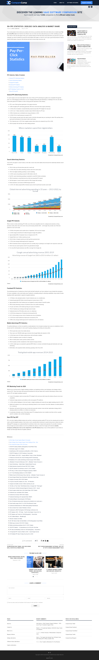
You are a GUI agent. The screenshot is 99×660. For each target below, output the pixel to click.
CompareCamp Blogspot (71, 638)
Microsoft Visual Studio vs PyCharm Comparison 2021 (84, 45)
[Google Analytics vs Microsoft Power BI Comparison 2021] (71, 33)
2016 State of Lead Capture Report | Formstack (20, 440)
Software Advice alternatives (13, 641)
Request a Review (11, 634)
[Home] (17, 2)
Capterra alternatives (11, 645)
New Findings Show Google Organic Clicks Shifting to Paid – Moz (24, 442)
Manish (37, 628)
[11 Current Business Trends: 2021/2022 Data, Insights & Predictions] (54, 562)
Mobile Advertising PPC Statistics (17, 87)
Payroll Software (81, 58)
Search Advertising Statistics (16, 80)
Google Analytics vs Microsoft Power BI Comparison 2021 (82, 32)
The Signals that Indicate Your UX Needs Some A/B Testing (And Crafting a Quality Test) (48, 638)
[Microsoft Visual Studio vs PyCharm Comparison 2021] (71, 47)
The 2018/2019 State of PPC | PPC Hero (18, 444)
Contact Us (9, 627)
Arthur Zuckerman (15, 28)
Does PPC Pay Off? (14, 91)
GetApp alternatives (11, 638)
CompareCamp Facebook (71, 627)
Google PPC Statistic (14, 82)
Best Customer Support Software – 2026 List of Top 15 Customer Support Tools (48, 624)
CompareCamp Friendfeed (71, 630)
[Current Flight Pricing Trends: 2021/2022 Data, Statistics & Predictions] (35, 562)
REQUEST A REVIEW (86, 2)
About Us (9, 623)
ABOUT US (61, 2)
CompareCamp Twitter (70, 623)
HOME (55, 2)
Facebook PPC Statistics (15, 84)
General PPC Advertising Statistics (17, 78)
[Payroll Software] (71, 61)
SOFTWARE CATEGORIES (72, 2)
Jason (37, 637)
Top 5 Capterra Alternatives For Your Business (50, 641)
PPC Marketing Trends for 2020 (16, 89)
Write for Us (9, 630)
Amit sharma (39, 623)
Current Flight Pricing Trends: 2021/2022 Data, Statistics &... (35, 571)
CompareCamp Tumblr (70, 634)
